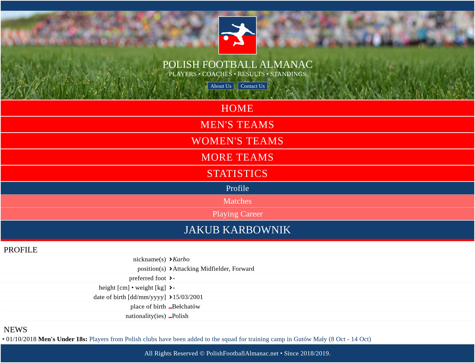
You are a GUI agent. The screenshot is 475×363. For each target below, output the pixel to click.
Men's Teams (237, 124)
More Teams (237, 157)
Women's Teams (237, 140)
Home (237, 108)
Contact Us (253, 86)
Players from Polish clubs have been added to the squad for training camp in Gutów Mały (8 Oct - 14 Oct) (230, 339)
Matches (237, 201)
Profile (237, 188)
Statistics (237, 173)
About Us (220, 86)
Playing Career (237, 213)
